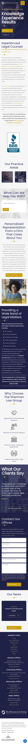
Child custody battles (11, 340)
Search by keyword (9, 203)
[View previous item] (12, 156)
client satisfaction (18, 103)
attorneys (7, 86)
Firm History (14, 649)
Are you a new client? (9, 559)
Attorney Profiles (14, 640)
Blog (14, 653)
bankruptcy (12, 66)
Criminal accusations (11, 334)
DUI (8, 66)
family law (22, 66)
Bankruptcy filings (10, 346)
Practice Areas (14, 643)
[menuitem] (14, 639)
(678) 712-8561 (11, 535)
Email (4, 554)
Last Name (6, 544)
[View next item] (15, 156)
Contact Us (14, 651)
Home (14, 638)
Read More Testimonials (15, 508)
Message (5, 564)
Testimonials (14, 647)
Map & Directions (14, 705)
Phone (5, 549)
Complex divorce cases (11, 337)
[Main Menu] (23, 3)
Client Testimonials (12, 275)
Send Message (12, 584)
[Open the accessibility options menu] (25, 741)
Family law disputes (10, 343)
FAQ (14, 645)
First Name (6, 539)
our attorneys (22, 349)
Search (6, 209)
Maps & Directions (14, 666)
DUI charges (8, 331)
